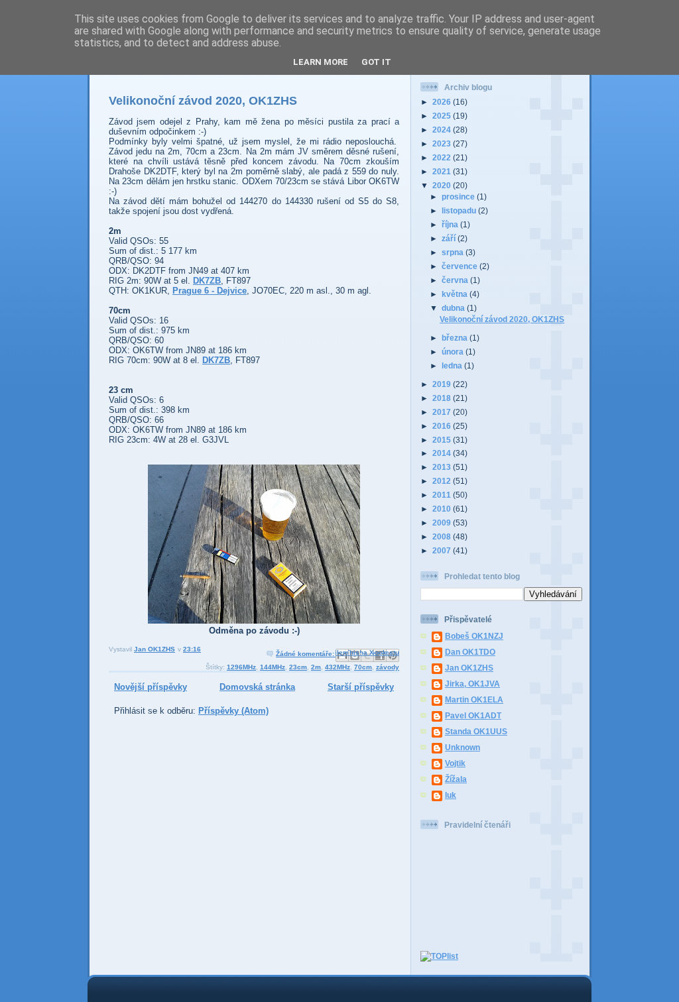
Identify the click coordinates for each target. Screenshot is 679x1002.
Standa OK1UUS (476, 731)
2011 (442, 494)
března (455, 337)
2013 (442, 467)
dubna (454, 308)
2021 (442, 171)
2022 (442, 157)
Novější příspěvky (150, 687)
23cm (298, 667)
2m (316, 667)
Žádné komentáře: (306, 653)
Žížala (456, 779)
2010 (442, 508)
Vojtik (455, 763)
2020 (442, 185)
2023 (442, 143)
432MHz (337, 667)
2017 (442, 412)
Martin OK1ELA (474, 699)
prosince (459, 196)
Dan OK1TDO (470, 651)
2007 (442, 550)
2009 (442, 522)
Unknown (462, 747)
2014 (442, 453)
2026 (442, 101)
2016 (442, 425)
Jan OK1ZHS (469, 667)
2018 (442, 398)
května (455, 294)
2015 (442, 439)
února (453, 351)
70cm (363, 667)
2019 (442, 384)
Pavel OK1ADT (473, 715)
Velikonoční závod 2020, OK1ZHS (203, 100)
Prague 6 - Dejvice (209, 291)
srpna (453, 252)
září (450, 238)
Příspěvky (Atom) (233, 711)
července (460, 266)
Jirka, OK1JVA (472, 683)
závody (387, 667)
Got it (376, 62)
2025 (442, 115)
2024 (442, 129)
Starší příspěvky (361, 687)
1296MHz (241, 667)
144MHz (272, 667)
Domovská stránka (257, 687)
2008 (442, 536)
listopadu (460, 210)
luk (450, 795)
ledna (453, 365)
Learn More (320, 62)
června (456, 280)
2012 (442, 480)
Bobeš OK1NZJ (474, 636)
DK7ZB (207, 281)
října (451, 224)
